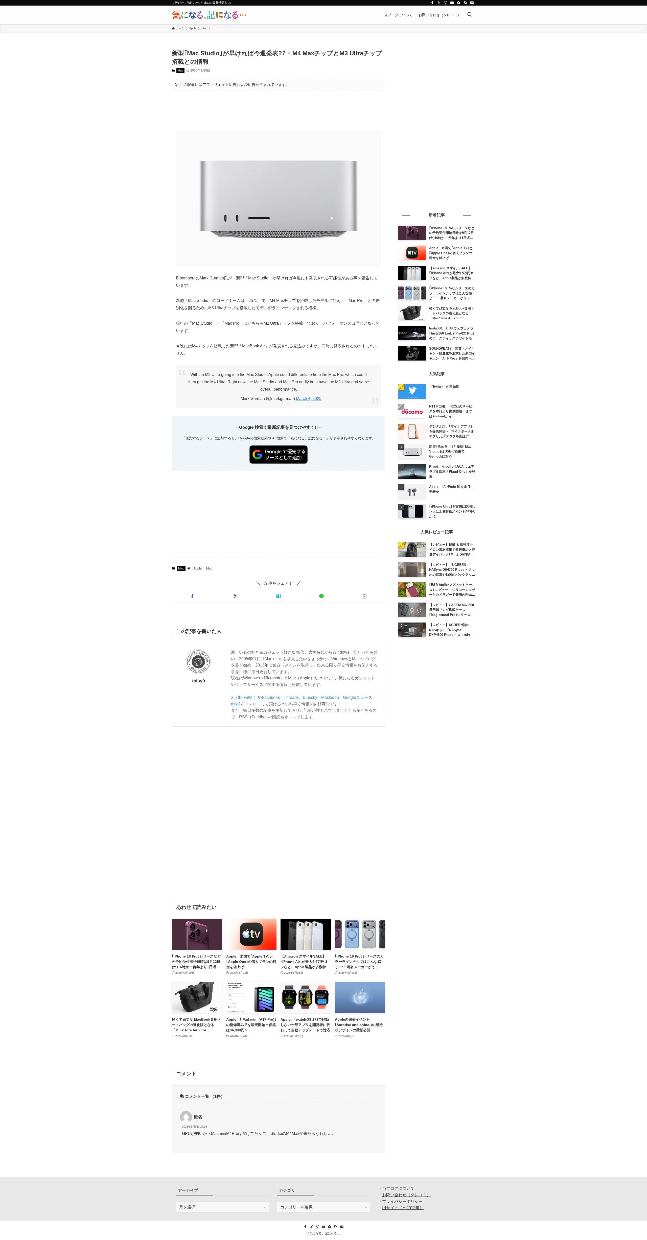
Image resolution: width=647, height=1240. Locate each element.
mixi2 (236, 704)
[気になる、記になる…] (209, 15)
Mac (180, 70)
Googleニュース (357, 697)
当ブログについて (398, 1188)
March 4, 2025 (308, 398)
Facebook (271, 697)
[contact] (472, 3)
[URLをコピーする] (364, 596)
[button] (192, 596)
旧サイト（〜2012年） (403, 1208)
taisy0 (198, 680)
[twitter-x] (439, 3)
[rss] (465, 3)
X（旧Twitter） (244, 697)
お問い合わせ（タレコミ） (406, 1195)
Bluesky (310, 697)
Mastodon (330, 697)
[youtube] (452, 3)
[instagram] (445, 3)
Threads (291, 697)
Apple (198, 568)
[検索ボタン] (469, 15)
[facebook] (432, 3)
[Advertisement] (278, 110)
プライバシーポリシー (402, 1201)
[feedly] (458, 3)
